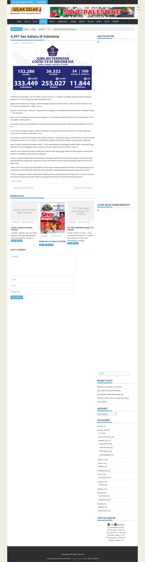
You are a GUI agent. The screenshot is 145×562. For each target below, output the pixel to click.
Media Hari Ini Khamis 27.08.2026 (109, 387)
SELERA (90, 22)
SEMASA (19, 181)
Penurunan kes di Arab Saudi (23, 188)
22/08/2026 (15, 222)
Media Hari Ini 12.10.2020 (83, 188)
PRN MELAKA (104, 447)
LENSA (106, 22)
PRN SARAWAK (105, 455)
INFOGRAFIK (103, 477)
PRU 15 (27, 22)
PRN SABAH (103, 451)
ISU (99, 433)
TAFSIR (101, 485)
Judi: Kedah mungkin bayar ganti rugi (110, 394)
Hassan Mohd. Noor (28, 43)
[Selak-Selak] (12, 21)
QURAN (73, 22)
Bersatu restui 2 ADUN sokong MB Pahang (113, 398)
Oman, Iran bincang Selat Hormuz (24, 211)
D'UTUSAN (102, 496)
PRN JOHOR (103, 444)
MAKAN (101, 507)
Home (19, 22)
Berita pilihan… (102, 402)
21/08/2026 (71, 222)
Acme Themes (93, 558)
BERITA (43, 22)
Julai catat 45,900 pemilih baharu (109, 390)
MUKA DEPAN (49, 245)
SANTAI (81, 22)
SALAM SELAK (103, 500)
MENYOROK (103, 511)
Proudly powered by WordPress (58, 558)
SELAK (35, 22)
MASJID (101, 466)
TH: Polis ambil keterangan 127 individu (81, 211)
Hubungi (115, 22)
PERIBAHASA (62, 22)
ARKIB (98, 22)
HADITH (52, 22)
